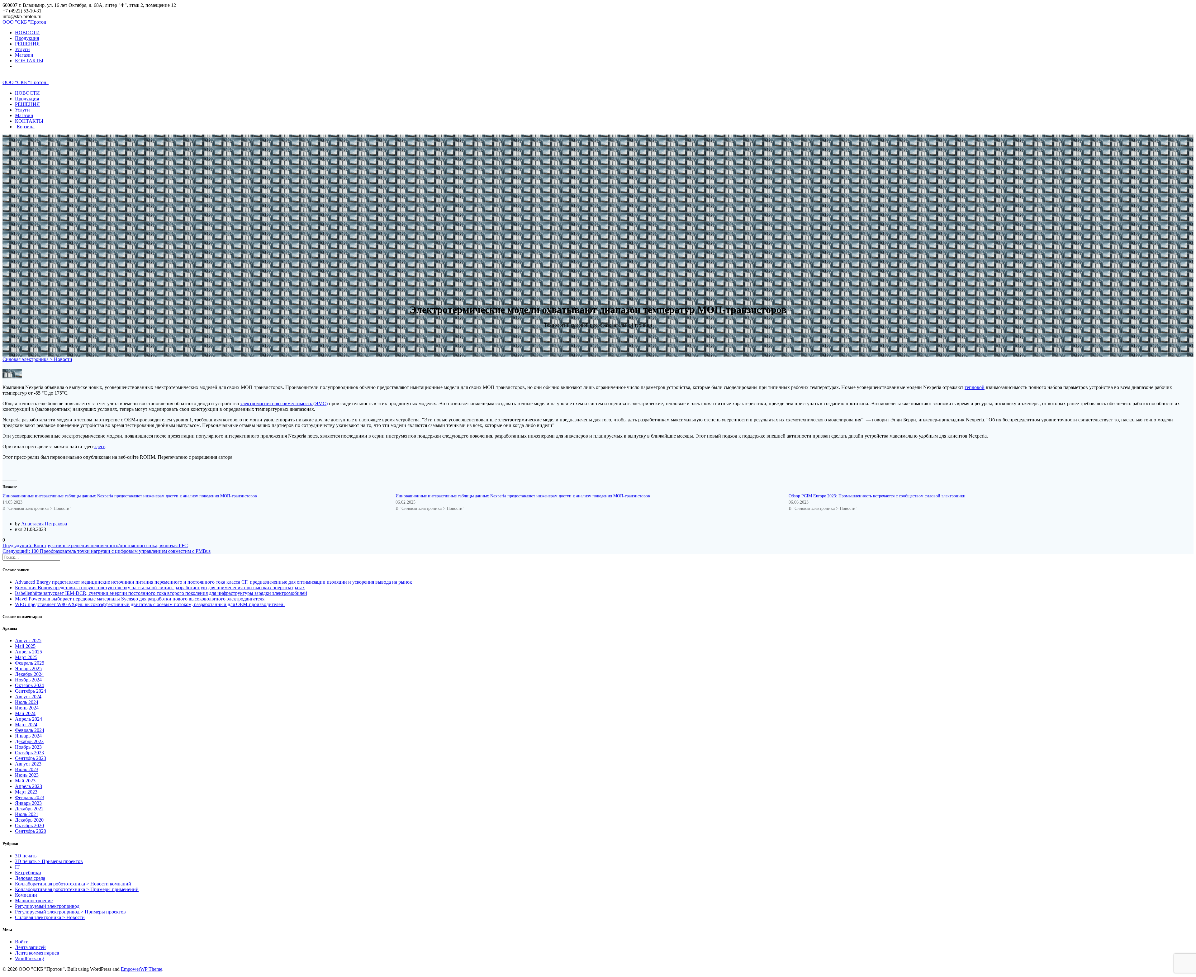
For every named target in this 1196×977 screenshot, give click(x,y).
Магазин (24, 55)
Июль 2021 (26, 814)
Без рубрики (28, 872)
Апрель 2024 (28, 719)
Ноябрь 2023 (28, 747)
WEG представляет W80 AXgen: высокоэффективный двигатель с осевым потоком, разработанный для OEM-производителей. (150, 604)
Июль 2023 (26, 769)
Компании (26, 895)
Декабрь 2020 (29, 820)
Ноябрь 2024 (28, 679)
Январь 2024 (28, 735)
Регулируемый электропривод (47, 906)
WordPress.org (29, 958)
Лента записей (30, 947)
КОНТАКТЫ (29, 60)
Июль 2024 (26, 702)
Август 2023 (28, 763)
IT (17, 867)
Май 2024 (25, 713)
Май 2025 (25, 646)
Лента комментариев (37, 953)
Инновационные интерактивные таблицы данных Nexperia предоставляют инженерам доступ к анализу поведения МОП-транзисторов (129, 496)
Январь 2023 (28, 803)
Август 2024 (28, 696)
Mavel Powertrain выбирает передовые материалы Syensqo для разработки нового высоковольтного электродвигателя (139, 598)
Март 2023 (26, 791)
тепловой (975, 387)
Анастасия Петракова (44, 523)
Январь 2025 (28, 668)
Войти (22, 941)
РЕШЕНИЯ (27, 43)
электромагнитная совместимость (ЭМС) (284, 403)
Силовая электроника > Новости (37, 359)
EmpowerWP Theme (141, 969)
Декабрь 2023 (29, 741)
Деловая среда (30, 878)
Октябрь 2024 (29, 685)
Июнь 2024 (27, 707)
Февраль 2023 (29, 797)
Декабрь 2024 (29, 674)
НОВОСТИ (27, 32)
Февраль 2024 (29, 730)
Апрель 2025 (28, 651)
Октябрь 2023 (29, 752)
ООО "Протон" (25, 22)
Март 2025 (26, 657)
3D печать (25, 855)
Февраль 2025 (29, 663)
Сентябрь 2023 (30, 758)
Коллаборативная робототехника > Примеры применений (77, 889)
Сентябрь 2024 (30, 691)
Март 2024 (26, 724)
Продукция (27, 38)
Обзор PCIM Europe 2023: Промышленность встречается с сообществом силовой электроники (877, 496)
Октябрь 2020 (29, 825)
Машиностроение (34, 900)
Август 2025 (28, 640)
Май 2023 (25, 780)
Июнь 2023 (27, 775)
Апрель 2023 (28, 786)
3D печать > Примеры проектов (49, 861)
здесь (99, 446)
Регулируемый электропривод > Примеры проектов (70, 911)
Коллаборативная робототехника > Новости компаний (73, 883)
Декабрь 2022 (29, 808)
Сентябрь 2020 (30, 831)
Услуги (22, 49)
